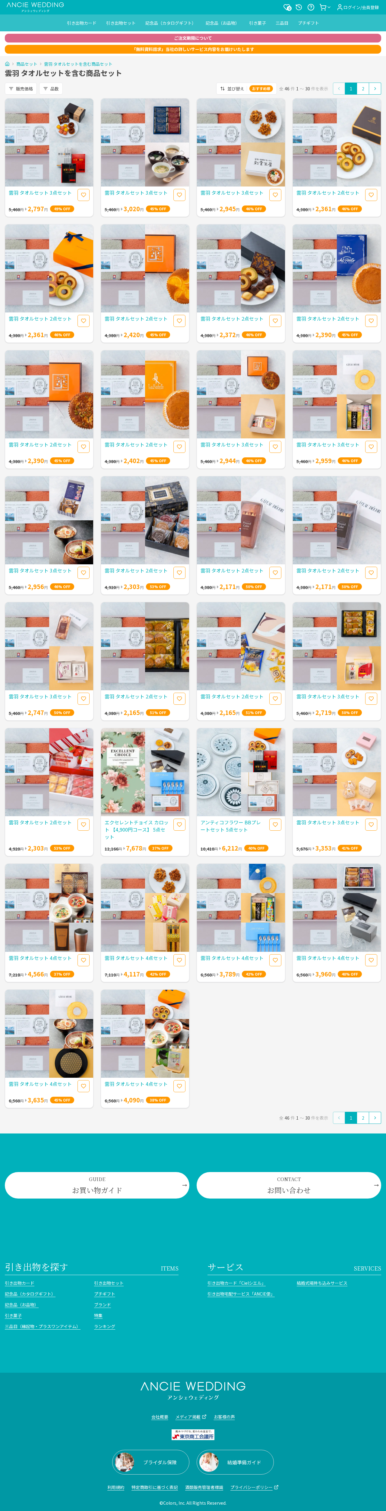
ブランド (102, 1305)
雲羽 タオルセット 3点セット (40, 192)
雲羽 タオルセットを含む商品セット (78, 64)
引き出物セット (121, 23)
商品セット (26, 64)
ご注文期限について (193, 38)
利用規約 (115, 1487)
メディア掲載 (188, 1417)
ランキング (104, 1326)
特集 (98, 1315)
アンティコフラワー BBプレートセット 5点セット (231, 826)
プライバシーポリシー (251, 1487)
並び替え (248, 89)
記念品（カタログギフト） (170, 23)
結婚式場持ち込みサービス (322, 1283)
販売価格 (24, 89)
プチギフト (308, 23)
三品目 (282, 23)
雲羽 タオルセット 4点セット (40, 957)
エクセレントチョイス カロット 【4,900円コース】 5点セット (137, 829)
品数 (54, 89)
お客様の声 (224, 1417)
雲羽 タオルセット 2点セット (327, 192)
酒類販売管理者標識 (204, 1487)
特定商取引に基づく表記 (154, 1487)
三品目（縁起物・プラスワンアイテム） (43, 1326)
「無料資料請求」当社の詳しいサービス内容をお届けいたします (193, 49)
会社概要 (159, 1417)
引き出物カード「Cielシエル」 (236, 1283)
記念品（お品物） (222, 23)
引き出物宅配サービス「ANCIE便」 (241, 1294)
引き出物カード (81, 23)
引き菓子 (257, 23)
